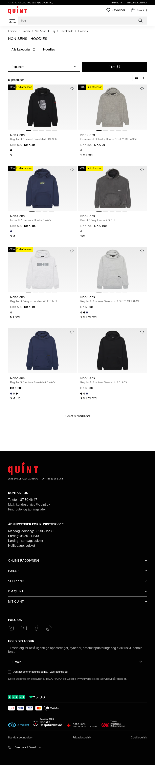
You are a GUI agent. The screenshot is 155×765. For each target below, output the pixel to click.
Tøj (53, 31)
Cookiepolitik (139, 737)
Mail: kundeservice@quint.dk (29, 504)
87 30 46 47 (28, 499)
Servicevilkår (108, 678)
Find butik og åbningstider (27, 509)
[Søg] (141, 20)
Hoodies (83, 31)
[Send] (140, 661)
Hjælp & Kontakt (137, 3)
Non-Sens (40, 31)
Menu (12, 22)
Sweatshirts (66, 31)
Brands (26, 31)
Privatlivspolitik (86, 678)
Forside (12, 31)
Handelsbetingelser (20, 737)
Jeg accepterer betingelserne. (30, 671)
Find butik (117, 3)
